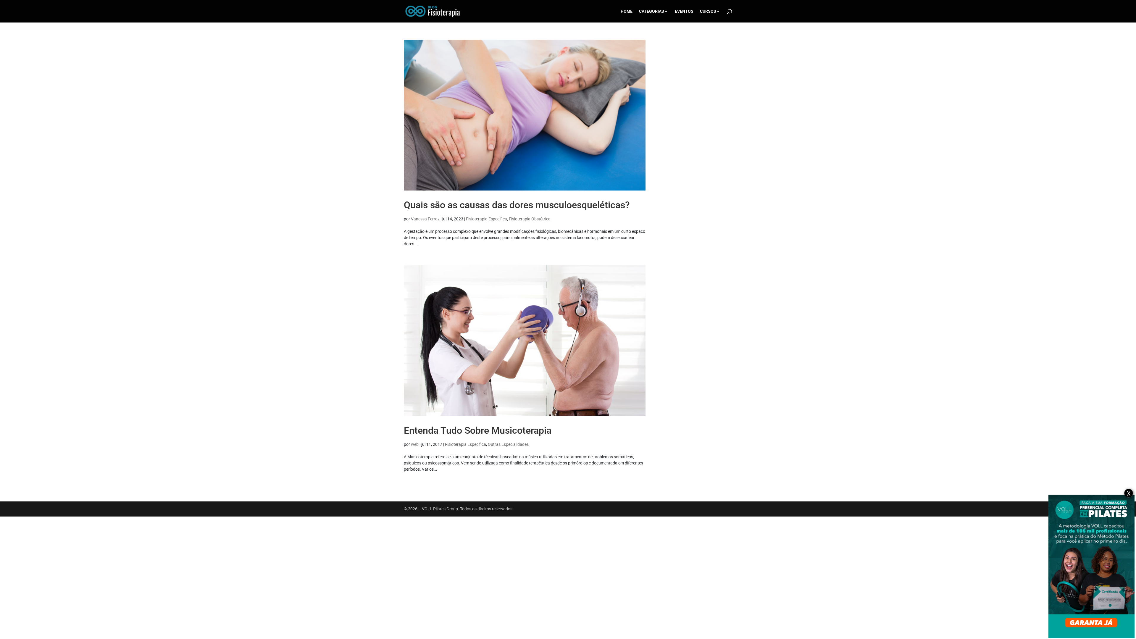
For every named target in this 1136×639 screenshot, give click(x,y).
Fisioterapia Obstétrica (530, 219)
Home (626, 11)
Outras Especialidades (508, 444)
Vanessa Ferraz (425, 219)
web (415, 444)
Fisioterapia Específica (486, 219)
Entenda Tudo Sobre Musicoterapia (477, 430)
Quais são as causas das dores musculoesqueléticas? (517, 205)
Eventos (684, 11)
